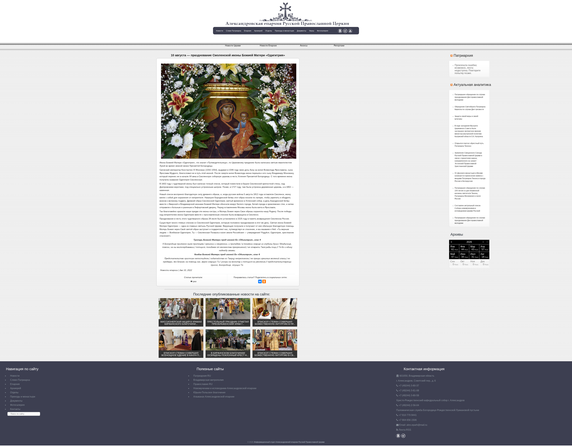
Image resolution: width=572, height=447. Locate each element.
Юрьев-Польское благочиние (209, 392)
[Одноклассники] (264, 281)
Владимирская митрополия (208, 380)
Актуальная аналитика (472, 85)
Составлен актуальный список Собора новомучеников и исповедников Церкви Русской (467, 208)
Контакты (219, 38)
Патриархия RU (202, 376)
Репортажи (339, 45)
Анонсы (303, 45)
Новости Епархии (268, 45)
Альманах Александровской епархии (213, 396)
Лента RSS (405, 430)
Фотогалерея (322, 31)
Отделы (268, 31)
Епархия (247, 31)
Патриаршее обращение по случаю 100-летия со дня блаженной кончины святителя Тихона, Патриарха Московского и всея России (470, 193)
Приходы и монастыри (284, 31)
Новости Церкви (233, 45)
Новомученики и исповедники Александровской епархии (224, 388)
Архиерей (258, 31)
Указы (311, 31)
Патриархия (463, 55)
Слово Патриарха (233, 31)
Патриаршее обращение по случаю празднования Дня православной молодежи (470, 97)
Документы (301, 31)
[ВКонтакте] (260, 281)
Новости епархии (169, 270)
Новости (219, 31)
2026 (469, 242)
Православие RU (203, 384)
